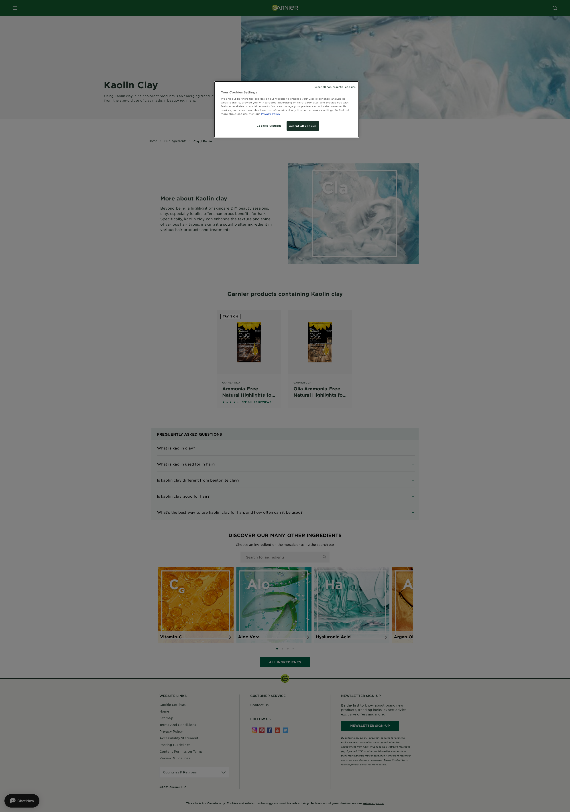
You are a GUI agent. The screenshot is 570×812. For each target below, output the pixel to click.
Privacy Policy (270, 113)
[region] (286, 109)
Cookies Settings (269, 125)
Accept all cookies (302, 125)
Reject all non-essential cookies (335, 86)
